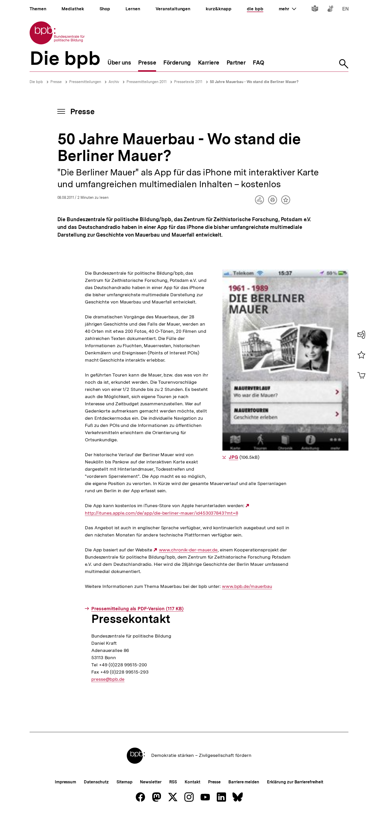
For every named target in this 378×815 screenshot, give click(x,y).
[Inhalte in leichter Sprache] (315, 9)
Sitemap (124, 782)
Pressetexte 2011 (188, 82)
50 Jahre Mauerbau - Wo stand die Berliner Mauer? (254, 82)
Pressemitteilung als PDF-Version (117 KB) (137, 609)
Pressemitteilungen (85, 82)
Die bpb (36, 82)
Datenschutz (96, 782)
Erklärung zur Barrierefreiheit (295, 782)
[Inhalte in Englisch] (345, 9)
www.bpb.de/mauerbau (247, 586)
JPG (233, 457)
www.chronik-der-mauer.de (188, 550)
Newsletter (150, 782)
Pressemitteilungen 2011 (147, 82)
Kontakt (192, 782)
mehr (287, 8)
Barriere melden (243, 782)
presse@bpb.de (107, 679)
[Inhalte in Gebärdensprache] (330, 9)
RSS (173, 782)
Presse (56, 82)
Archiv (114, 82)
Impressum (65, 782)
